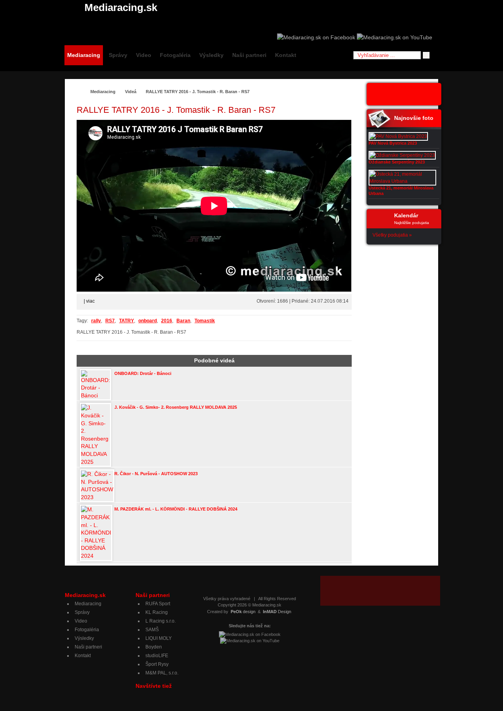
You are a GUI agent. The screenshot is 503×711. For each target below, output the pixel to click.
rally (96, 320)
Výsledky (211, 55)
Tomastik (205, 320)
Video (143, 55)
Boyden (153, 647)
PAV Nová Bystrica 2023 (393, 143)
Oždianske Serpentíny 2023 (397, 162)
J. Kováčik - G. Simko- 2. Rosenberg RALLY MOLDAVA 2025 (175, 407)
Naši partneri (249, 55)
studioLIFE (156, 655)
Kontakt (285, 55)
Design (277, 611)
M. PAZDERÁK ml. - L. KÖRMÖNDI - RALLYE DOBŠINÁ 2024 (175, 509)
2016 (166, 320)
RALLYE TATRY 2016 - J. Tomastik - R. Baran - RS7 (198, 91)
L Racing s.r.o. (160, 621)
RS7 (110, 320)
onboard (147, 320)
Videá (130, 91)
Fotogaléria (175, 55)
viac (90, 301)
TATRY (126, 320)
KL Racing (156, 612)
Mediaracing (83, 55)
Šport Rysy (157, 664)
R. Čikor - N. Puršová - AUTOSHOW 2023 (156, 473)
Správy (118, 55)
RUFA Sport (157, 603)
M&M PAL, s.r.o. (161, 673)
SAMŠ (152, 629)
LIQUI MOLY (158, 638)
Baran (183, 320)
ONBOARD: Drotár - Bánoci (142, 373)
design (243, 611)
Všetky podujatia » (392, 235)
